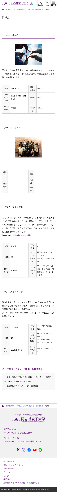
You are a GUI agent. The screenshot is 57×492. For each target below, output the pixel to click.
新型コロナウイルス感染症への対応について (21, 483)
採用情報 (7, 479)
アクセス (7, 472)
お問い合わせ (8, 468)
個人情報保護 (8, 461)
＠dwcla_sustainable (22, 235)
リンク (6, 476)
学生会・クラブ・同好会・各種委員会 (30, 9)
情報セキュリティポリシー (14, 465)
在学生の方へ (10, 9)
